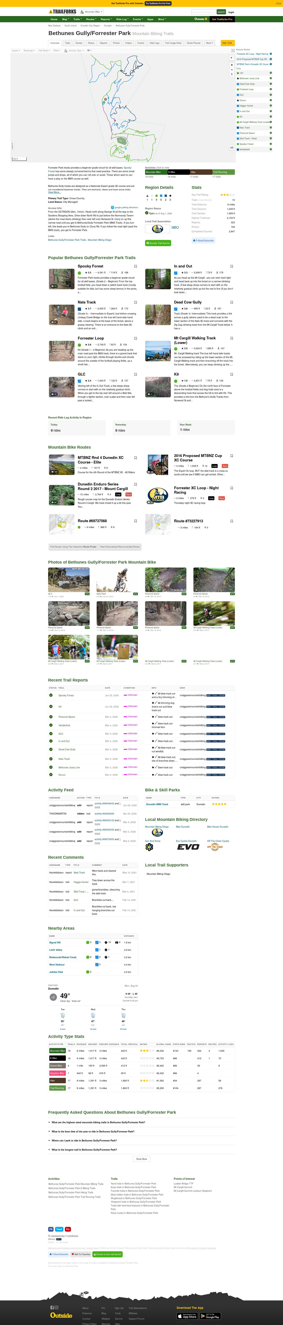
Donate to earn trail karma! (108, 1254)
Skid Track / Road (83, 891)
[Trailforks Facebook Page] (52, 1307)
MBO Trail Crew (216, 695)
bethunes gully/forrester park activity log (66, 1248)
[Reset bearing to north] (231, 74)
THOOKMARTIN (57, 813)
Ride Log (121, 19)
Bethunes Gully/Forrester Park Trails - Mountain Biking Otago (80, 239)
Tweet (59, 1229)
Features (87, 1313)
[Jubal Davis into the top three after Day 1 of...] (166, 647)
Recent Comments (66, 857)
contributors (72, 1235)
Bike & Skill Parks (162, 790)
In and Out (183, 266)
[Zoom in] (231, 65)
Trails (77, 19)
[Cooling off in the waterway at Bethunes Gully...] (69, 647)
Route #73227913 (188, 520)
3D (231, 147)
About (85, 1308)
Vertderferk (64, 725)
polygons (212, 1248)
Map (64, 19)
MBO (59, 1239)
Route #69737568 (92, 520)
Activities (150, 167)
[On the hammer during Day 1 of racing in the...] (214, 613)
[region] (123, 105)
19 (152, 358)
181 (152, 471)
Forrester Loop (91, 338)
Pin (68, 1229)
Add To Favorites (82, 1254)
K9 (176, 374)
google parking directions (126, 207)
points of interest (199, 1248)
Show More (141, 1158)
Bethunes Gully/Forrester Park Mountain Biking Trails (75, 1183)
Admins (51, 1239)
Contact (86, 1318)
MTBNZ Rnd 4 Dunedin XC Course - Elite (100, 459)
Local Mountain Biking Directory (176, 819)
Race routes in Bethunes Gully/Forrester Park (134, 1212)
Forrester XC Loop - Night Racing (196, 490)
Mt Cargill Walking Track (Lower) (195, 340)
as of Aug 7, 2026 (163, 213)
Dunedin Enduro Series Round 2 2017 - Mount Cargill (103, 486)
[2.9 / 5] (147, 1051)
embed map (92, 1248)
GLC (81, 374)
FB (50, 1229)
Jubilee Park (56, 972)
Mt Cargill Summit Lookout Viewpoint (193, 1190)
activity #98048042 (104, 803)
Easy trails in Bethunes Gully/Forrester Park (133, 1187)
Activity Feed (61, 790)
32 (152, 286)
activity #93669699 (104, 813)
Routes (90, 19)
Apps (150, 19)
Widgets (106, 1318)
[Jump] (117, 580)
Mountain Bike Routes (69, 447)
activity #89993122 (104, 820)
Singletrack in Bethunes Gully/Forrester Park (134, 1198)
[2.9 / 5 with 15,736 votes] (227, 195)
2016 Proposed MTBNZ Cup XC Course (198, 458)
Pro (103, 1308)
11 (152, 394)
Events (137, 19)
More (161, 19)
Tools (118, 1313)
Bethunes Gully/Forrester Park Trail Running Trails (74, 1196)
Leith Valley (55, 949)
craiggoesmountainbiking (193, 695)
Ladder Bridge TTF (184, 1183)
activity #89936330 (104, 829)
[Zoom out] (231, 69)
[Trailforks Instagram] (56, 1307)
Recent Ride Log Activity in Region (70, 417)
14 (55, 286)
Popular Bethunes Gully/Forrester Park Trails (92, 257)
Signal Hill (55, 942)
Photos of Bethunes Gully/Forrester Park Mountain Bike (102, 562)
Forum (136, 1318)
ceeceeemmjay (58, 1235)
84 (55, 502)
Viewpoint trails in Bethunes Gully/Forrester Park (136, 1201)
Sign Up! (119, 1308)
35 (152, 502)
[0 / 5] (147, 1058)
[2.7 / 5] (147, 1081)
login (231, 12)
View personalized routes (120, 546)
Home (54, 19)
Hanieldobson (56, 872)
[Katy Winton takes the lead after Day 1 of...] (214, 647)
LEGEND (12, 146)
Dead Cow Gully (188, 302)
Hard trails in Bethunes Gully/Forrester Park (133, 1183)
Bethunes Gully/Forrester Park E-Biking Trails (71, 1188)
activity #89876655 (104, 839)
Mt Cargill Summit (183, 1187)
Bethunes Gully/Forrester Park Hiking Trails (70, 1192)
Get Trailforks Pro (222, 19)
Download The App (190, 1308)
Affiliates (133, 1313)
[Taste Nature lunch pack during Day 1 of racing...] (117, 647)
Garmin (119, 1318)
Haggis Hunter (81, 882)
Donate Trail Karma (159, 243)
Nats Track (87, 302)
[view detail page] (271, 54)
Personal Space (152, 593)
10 (55, 394)
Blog (104, 1313)
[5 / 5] (219, 804)
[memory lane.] (69, 580)
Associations (138, 1308)
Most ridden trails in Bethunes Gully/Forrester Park (137, 1194)
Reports (105, 19)
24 (55, 322)
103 (55, 471)
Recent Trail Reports (68, 680)
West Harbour (57, 964)
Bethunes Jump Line (69, 767)
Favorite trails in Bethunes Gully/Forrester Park (135, 1190)
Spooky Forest (90, 266)
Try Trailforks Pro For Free (158, 3)
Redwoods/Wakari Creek (62, 957)
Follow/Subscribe (204, 240)
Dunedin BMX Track (157, 804)
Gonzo (62, 774)
